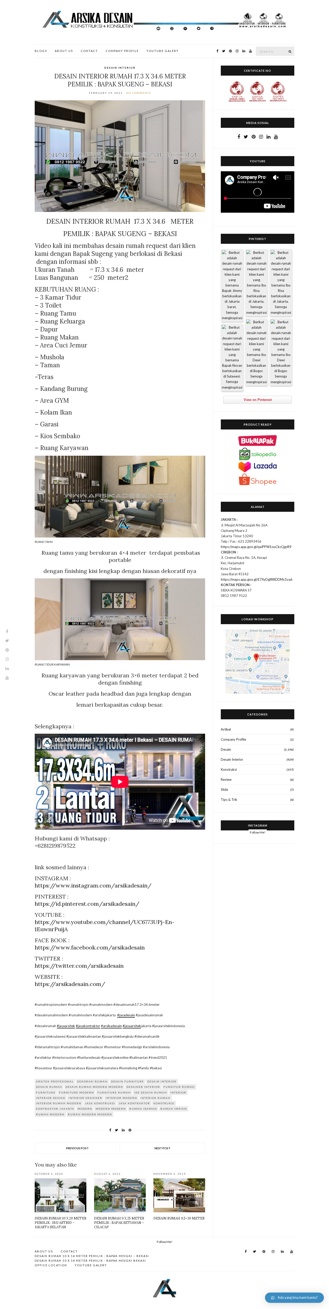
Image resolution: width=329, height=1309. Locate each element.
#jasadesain (126, 1015)
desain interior (162, 1081)
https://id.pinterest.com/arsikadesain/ (87, 903)
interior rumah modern (58, 1103)
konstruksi (164, 1103)
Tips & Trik (229, 799)
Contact (89, 50)
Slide (224, 789)
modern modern (111, 1108)
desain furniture (127, 1081)
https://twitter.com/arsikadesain (79, 965)
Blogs (41, 50)
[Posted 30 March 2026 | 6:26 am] (256, 282)
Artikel (226, 729)
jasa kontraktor (134, 1103)
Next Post (162, 1148)
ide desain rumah (150, 1092)
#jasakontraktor (88, 1026)
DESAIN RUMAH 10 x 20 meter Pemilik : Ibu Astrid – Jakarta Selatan (60, 1222)
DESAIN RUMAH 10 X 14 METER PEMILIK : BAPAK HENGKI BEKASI (90, 1260)
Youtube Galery (163, 50)
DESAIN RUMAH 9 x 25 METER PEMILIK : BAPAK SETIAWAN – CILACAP (119, 1222)
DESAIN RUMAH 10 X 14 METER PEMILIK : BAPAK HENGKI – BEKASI (92, 1256)
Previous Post (77, 1148)
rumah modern (50, 1114)
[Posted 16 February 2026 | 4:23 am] (256, 352)
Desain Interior (119, 67)
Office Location (51, 1265)
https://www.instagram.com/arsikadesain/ (93, 885)
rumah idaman (143, 1108)
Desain (226, 749)
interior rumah (155, 1097)
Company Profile (122, 50)
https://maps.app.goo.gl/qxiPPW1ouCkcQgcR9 (256, 547)
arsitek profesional (55, 1081)
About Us (64, 50)
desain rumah (49, 1086)
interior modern (121, 1097)
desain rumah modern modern (94, 1086)
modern (85, 1108)
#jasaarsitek (66, 1026)
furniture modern (76, 1092)
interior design (50, 1097)
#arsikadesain (111, 1026)
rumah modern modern (90, 1114)
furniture (46, 1092)
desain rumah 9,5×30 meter (179, 1218)
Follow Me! (258, 832)
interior (178, 1092)
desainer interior (143, 1086)
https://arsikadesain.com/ (70, 984)
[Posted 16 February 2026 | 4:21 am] (281, 352)
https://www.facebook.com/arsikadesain (90, 947)
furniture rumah (114, 1092)
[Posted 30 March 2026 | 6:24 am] (281, 282)
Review (226, 779)
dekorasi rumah (92, 1081)
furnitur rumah (179, 1086)
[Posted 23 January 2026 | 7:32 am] (232, 357)
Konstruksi (229, 769)
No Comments (138, 92)
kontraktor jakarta (55, 1108)
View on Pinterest (258, 400)
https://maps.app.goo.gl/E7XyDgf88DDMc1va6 (257, 579)
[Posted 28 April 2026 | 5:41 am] (232, 285)
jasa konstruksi (100, 1103)
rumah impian (173, 1108)
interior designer (85, 1097)
